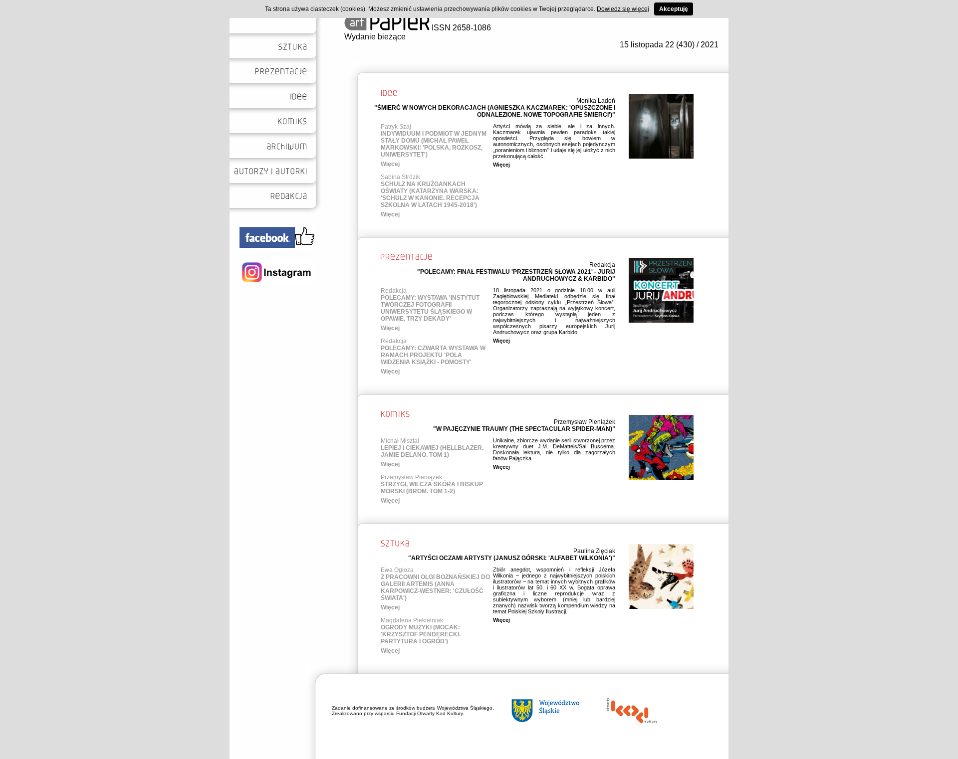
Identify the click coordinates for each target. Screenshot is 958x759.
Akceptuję (673, 8)
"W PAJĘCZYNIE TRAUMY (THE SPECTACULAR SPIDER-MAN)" (524, 428)
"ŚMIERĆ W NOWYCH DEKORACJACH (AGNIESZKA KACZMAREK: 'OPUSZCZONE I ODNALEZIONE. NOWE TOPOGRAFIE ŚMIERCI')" (494, 111)
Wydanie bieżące (375, 36)
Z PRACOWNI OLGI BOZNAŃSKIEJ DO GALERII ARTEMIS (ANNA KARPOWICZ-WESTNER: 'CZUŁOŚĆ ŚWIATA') (435, 587)
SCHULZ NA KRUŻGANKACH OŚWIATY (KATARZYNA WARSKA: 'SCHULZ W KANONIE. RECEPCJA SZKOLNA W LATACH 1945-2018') (430, 194)
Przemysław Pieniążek (584, 421)
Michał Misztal (400, 440)
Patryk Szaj (396, 126)
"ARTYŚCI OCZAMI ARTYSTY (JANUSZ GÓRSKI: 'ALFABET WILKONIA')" (511, 558)
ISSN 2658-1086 (460, 27)
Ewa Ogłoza (397, 570)
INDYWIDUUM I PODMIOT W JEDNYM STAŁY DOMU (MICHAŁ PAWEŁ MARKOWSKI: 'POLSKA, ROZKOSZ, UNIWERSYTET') (433, 144)
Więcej (390, 164)
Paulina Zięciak (594, 551)
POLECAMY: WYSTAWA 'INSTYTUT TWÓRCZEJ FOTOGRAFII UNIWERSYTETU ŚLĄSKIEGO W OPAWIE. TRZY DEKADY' (430, 308)
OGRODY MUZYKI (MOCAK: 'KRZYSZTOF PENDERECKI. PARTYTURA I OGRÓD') (421, 634)
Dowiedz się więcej (623, 8)
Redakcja (602, 264)
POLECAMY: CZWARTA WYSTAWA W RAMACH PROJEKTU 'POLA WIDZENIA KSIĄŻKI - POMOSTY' (433, 355)
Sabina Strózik (400, 177)
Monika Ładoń (595, 100)
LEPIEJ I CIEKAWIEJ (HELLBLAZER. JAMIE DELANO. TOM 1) (432, 451)
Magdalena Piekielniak (412, 620)
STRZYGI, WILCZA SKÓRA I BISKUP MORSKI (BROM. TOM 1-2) (432, 488)
